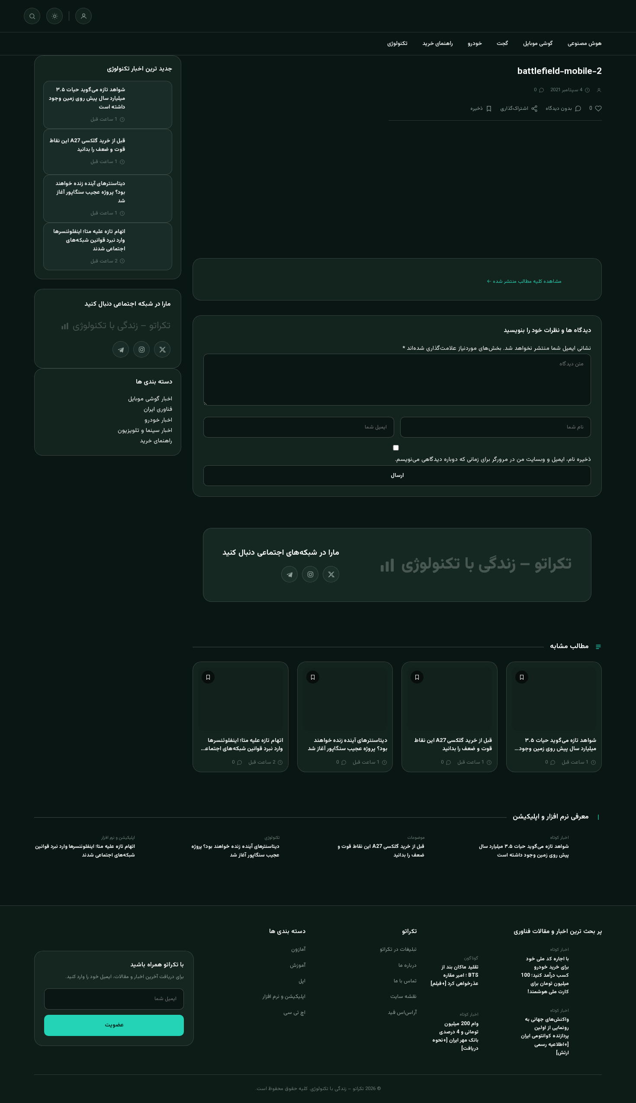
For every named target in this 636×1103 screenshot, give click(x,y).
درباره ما (407, 965)
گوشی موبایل (538, 43)
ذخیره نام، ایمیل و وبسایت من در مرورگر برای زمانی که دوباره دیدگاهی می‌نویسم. (493, 459)
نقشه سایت (403, 996)
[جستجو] (32, 16)
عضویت (114, 1025)
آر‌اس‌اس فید (402, 1012)
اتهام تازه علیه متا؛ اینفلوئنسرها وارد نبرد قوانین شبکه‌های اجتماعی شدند (242, 749)
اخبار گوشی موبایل (150, 398)
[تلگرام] (289, 574)
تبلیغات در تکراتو (398, 949)
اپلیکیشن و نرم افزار (283, 996)
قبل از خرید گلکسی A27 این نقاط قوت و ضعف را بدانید (453, 745)
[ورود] (83, 16)
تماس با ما (405, 981)
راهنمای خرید (437, 43)
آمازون (298, 949)
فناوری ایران (158, 409)
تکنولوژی (397, 43)
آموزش (297, 965)
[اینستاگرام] (310, 574)
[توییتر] (331, 574)
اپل (302, 981)
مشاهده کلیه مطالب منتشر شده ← (524, 281)
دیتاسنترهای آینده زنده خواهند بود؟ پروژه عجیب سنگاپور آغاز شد (347, 745)
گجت (502, 43)
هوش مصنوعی (585, 43)
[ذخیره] (521, 677)
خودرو (475, 43)
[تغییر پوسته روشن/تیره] (54, 16)
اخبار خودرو (158, 420)
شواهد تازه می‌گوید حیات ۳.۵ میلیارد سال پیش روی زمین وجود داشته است (557, 749)
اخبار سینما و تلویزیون (145, 430)
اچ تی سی (294, 1012)
